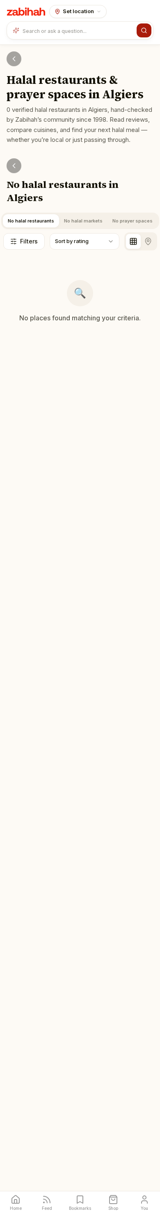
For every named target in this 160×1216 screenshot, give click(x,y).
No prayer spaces (132, 221)
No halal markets (83, 221)
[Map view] (148, 241)
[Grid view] (133, 241)
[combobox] (78, 30)
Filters (29, 241)
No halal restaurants (31, 221)
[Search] (144, 30)
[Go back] (14, 58)
